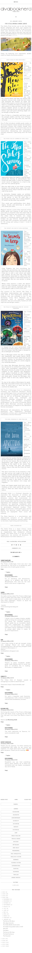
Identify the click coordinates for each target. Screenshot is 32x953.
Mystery (16, 841)
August (6, 906)
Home (16, 799)
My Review (27, 80)
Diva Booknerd (9, 575)
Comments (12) (16, 548)
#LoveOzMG (13, 541)
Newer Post (4, 799)
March (6, 915)
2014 (4, 944)
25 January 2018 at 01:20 (11, 616)
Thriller (16, 874)
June (5, 910)
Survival (16, 868)
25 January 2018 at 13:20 (11, 729)
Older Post (27, 799)
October (6, 903)
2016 (4, 940)
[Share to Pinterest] (16, 544)
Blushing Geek (4, 708)
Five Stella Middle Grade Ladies (11, 924)
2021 (4, 892)
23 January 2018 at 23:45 (7, 593)
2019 (4, 895)
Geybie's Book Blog (6, 742)
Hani (2, 640)
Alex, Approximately (8, 923)
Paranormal (16, 850)
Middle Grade (16, 838)
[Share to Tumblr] (18, 544)
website (14, 35)
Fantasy (16, 826)
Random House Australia (27, 154)
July (5, 908)
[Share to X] (12, 544)
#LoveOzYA (16, 814)
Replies (8, 572)
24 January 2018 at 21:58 (7, 641)
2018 (4, 897)
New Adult (16, 847)
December (7, 899)
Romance (16, 859)
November (7, 901)
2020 (4, 893)
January (6, 919)
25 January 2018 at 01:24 (7, 710)
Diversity (16, 820)
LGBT (16, 832)
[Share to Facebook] (14, 544)
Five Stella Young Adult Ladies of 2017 (13, 926)
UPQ (27, 242)
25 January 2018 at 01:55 (7, 743)
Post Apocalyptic (16, 853)
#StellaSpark (22, 541)
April (5, 914)
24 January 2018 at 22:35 (7, 677)
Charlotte (3, 676)
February (7, 917)
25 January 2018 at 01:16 (11, 576)
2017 (3, 938)
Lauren (2, 592)
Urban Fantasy (16, 877)
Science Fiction (16, 862)
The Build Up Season (8, 934)
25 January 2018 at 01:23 (11, 694)
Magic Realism (16, 835)
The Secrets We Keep (8, 932)
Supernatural (16, 865)
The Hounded (6, 936)
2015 (4, 942)
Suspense (16, 871)
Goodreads (27, 77)
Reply (2, 569)
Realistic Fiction (16, 856)
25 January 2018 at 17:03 (11, 759)
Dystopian (16, 823)
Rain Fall (5, 928)
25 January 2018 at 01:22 (11, 660)
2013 (4, 946)
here (23, 536)
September (7, 904)
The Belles (6, 930)
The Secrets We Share (9, 921)
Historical (16, 829)
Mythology (16, 844)
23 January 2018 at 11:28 (7, 561)
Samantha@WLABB (6, 560)
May (5, 912)
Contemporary (16, 817)
